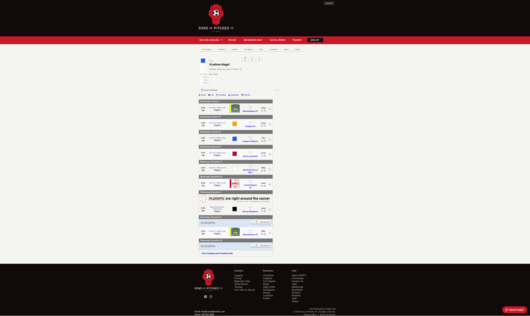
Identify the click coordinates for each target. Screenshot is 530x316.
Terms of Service (327, 314)
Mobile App (297, 287)
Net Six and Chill (250, 156)
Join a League (206, 49)
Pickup (232, 40)
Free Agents (248, 49)
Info (212, 95)
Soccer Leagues (209, 40)
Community (298, 278)
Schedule (222, 95)
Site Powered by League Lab (322, 309)
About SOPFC (299, 275)
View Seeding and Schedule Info (217, 253)
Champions (273, 49)
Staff (294, 298)
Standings (235, 95)
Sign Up (314, 40)
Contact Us (297, 281)
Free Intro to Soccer (244, 290)
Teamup (297, 40)
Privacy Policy (310, 314)
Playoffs (247, 95)
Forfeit (297, 49)
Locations (268, 295)
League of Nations (250, 141)
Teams (295, 301)
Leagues (238, 275)
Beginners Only (253, 40)
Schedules (221, 49)
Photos (286, 49)
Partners (296, 292)
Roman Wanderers (250, 212)
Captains (235, 49)
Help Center (269, 287)
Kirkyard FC (250, 126)
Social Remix (277, 40)
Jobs (294, 284)
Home (203, 95)
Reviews (296, 295)
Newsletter (297, 290)
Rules (261, 49)
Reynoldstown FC (250, 111)
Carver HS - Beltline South (217, 107)
